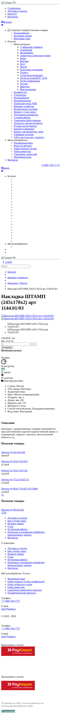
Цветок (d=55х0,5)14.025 (14, 461)
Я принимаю (8, 711)
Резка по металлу (23, 145)
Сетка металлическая (31, 75)
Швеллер (25, 86)
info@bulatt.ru (8, 609)
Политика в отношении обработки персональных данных (26, 533)
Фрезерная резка (22, 157)
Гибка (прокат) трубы (25, 148)
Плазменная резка (23, 143)
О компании (14, 8)
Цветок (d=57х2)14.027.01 (15, 479)
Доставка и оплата (17, 11)
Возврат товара (16, 523)
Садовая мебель (22, 117)
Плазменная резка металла (22, 593)
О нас (11, 526)
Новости (12, 14)
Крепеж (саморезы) (24, 129)
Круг (22, 64)
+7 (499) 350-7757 (10, 601)
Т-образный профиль (31, 47)
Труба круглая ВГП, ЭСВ (33, 78)
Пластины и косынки (31, 69)
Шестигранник (28, 89)
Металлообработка (18, 140)
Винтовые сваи (22, 38)
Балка (23, 58)
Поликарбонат (21, 33)
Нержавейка (26, 52)
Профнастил (20, 92)
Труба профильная (30, 81)
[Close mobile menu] (2, 24)
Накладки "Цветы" (18, 283)
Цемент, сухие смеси (25, 112)
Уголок (24, 83)
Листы (23, 66)
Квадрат (24, 61)
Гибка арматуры (22, 151)
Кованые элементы (24, 106)
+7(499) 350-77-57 (50, 165)
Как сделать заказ (17, 520)
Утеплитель (20, 95)
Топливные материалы (26, 114)
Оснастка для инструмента (28, 123)
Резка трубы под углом (20, 584)
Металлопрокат (22, 44)
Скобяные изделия (23, 134)
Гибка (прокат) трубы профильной (26, 581)
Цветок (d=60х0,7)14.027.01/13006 (19, 488)
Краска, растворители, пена (28, 131)
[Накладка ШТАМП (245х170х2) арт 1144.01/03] (34, 325)
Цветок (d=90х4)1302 (12, 509)
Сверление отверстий (25, 154)
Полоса (24, 72)
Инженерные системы (26, 109)
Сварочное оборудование (27, 120)
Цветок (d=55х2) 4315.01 (14, 470)
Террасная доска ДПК (25, 103)
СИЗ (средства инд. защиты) (29, 137)
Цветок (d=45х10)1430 (13, 452)
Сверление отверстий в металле (25, 590)
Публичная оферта (17, 529)
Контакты (13, 16)
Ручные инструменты (25, 126)
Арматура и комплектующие (35, 55)
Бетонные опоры (23, 35)
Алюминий (26, 50)
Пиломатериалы (22, 100)
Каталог (12, 41)
